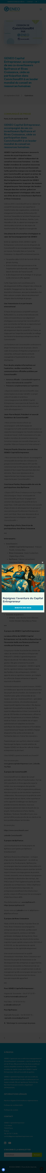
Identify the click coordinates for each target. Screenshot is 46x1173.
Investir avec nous (23, 608)
